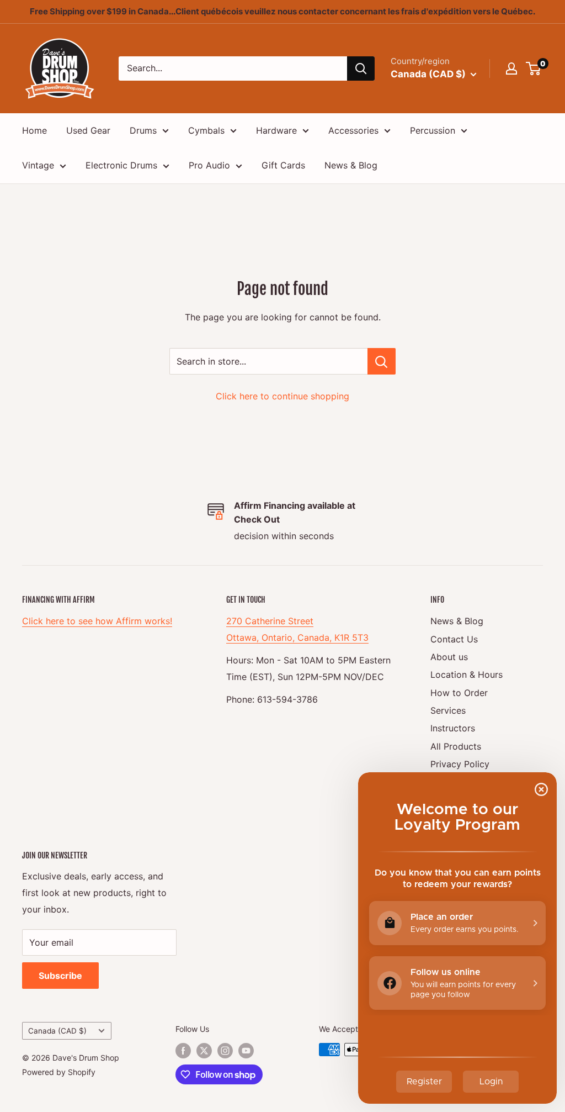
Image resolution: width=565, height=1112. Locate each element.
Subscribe (60, 975)
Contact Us (454, 639)
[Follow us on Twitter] (204, 1050)
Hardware (276, 130)
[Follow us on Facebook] (183, 1050)
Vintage (38, 165)
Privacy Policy (459, 764)
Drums (143, 130)
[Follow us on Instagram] (225, 1050)
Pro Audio (209, 165)
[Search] (361, 68)
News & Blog (350, 165)
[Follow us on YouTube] (246, 1050)
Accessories (353, 130)
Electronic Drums (121, 165)
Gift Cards (283, 165)
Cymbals (206, 130)
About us (449, 656)
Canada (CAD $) (57, 1030)
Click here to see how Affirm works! (97, 620)
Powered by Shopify (58, 1072)
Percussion (432, 130)
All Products (455, 746)
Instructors (452, 728)
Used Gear (88, 130)
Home (34, 130)
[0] (534, 68)
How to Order (459, 692)
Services (448, 710)
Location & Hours (466, 674)
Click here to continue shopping (282, 396)
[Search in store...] (381, 361)
